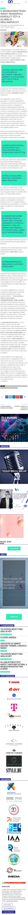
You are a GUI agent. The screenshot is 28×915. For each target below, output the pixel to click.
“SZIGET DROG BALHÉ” (14, 471)
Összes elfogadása (9, 912)
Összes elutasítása (8, 908)
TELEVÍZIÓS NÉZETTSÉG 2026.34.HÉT (11, 630)
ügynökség (10, 388)
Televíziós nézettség (6, 634)
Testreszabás (7, 904)
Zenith (15, 388)
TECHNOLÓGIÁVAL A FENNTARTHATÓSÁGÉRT (6, 407)
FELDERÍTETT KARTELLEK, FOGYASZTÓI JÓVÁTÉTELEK (21, 408)
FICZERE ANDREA (8, 637)
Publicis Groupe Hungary (16, 386)
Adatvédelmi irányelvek (12, 901)
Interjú (2, 640)
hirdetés (7, 386)
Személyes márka (5, 671)
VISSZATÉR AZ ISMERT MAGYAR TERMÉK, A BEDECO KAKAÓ (13, 646)
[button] (26, 2)
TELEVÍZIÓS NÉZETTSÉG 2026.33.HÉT (11, 655)
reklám (25, 386)
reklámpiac (3, 388)
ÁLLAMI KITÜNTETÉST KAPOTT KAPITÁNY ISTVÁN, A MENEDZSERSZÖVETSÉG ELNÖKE (13, 665)
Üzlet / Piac (3, 8)
